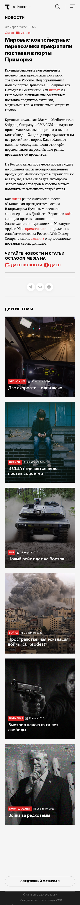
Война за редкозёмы (29, 815)
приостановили (38, 229)
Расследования (20, 809)
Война (13, 633)
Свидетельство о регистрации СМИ (41, 900)
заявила (37, 239)
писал (16, 199)
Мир (12, 552)
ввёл (68, 214)
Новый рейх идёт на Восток (36, 559)
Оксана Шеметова (18, 33)
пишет (54, 90)
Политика (16, 718)
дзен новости (26, 265)
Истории (15, 462)
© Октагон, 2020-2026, (40, 894)
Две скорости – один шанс (35, 388)
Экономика (17, 381)
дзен (55, 265)
